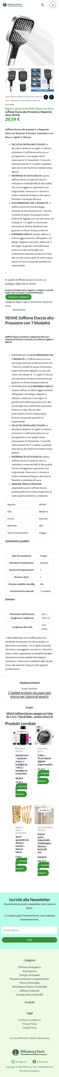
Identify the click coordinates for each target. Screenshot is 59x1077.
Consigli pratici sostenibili (29, 994)
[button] (42, 5)
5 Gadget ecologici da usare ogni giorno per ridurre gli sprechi (29, 694)
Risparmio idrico (45, 108)
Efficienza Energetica (29, 967)
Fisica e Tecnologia (29, 982)
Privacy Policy (29, 1023)
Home (7, 97)
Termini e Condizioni (29, 1020)
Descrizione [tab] (18, 309)
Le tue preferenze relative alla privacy (29, 1038)
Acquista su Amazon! (18, 297)
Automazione (29, 971)
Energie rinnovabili (29, 975)
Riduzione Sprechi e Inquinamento (22, 97)
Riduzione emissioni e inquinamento (29, 979)
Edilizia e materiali (29, 990)
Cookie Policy (29, 1027)
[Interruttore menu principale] (53, 5)
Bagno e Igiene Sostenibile (19, 108)
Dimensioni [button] (10, 599)
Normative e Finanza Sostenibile (29, 986)
